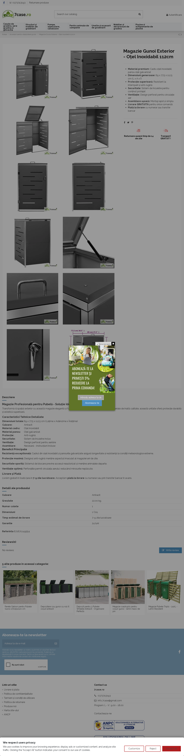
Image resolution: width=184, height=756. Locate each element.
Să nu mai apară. (105, 344)
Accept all (171, 748)
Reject (153, 748)
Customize (134, 748)
